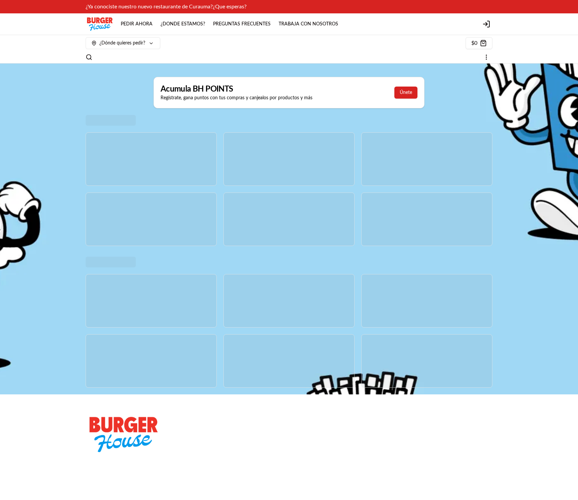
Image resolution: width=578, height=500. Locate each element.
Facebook (302, 442)
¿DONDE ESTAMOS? (183, 24)
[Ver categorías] (486, 57)
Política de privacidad (211, 451)
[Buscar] (89, 57)
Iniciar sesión (409, 442)
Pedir (401, 432)
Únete (406, 92)
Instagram (302, 432)
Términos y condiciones (213, 442)
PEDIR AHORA (137, 24)
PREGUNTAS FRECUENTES (242, 24)
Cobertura (199, 432)
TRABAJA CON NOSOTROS (308, 24)
